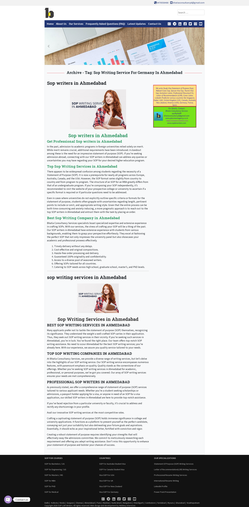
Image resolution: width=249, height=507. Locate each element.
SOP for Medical (51, 492)
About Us (61, 23)
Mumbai (106, 502)
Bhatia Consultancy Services (62, 223)
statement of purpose (104, 153)
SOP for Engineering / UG (55, 469)
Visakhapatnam (193, 502)
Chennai (79, 502)
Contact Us (154, 23)
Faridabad (161, 502)
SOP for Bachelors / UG (55, 463)
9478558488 (162, 2)
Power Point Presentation (165, 492)
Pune (99, 502)
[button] (49, 46)
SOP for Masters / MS (54, 475)
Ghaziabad (180, 502)
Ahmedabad (89, 502)
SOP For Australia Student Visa (112, 463)
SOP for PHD (50, 486)
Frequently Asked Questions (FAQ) (105, 23)
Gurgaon (70, 502)
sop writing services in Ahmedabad (87, 277)
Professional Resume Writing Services (170, 475)
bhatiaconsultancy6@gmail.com (188, 2)
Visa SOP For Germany (108, 492)
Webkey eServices (127, 505)
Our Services (76, 23)
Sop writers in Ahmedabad (76, 83)
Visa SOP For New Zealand (110, 486)
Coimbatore (150, 502)
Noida (62, 502)
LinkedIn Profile (160, 486)
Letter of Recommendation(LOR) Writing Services (175, 469)
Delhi (47, 502)
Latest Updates (137, 23)
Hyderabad (116, 502)
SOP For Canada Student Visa (111, 469)
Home (50, 23)
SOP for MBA (50, 480)
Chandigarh (138, 502)
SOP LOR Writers (65, 505)
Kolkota (54, 502)
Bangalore (127, 502)
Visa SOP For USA (106, 475)
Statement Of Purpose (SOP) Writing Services (174, 463)
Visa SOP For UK (106, 480)
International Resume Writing (166, 480)
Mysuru (171, 502)
